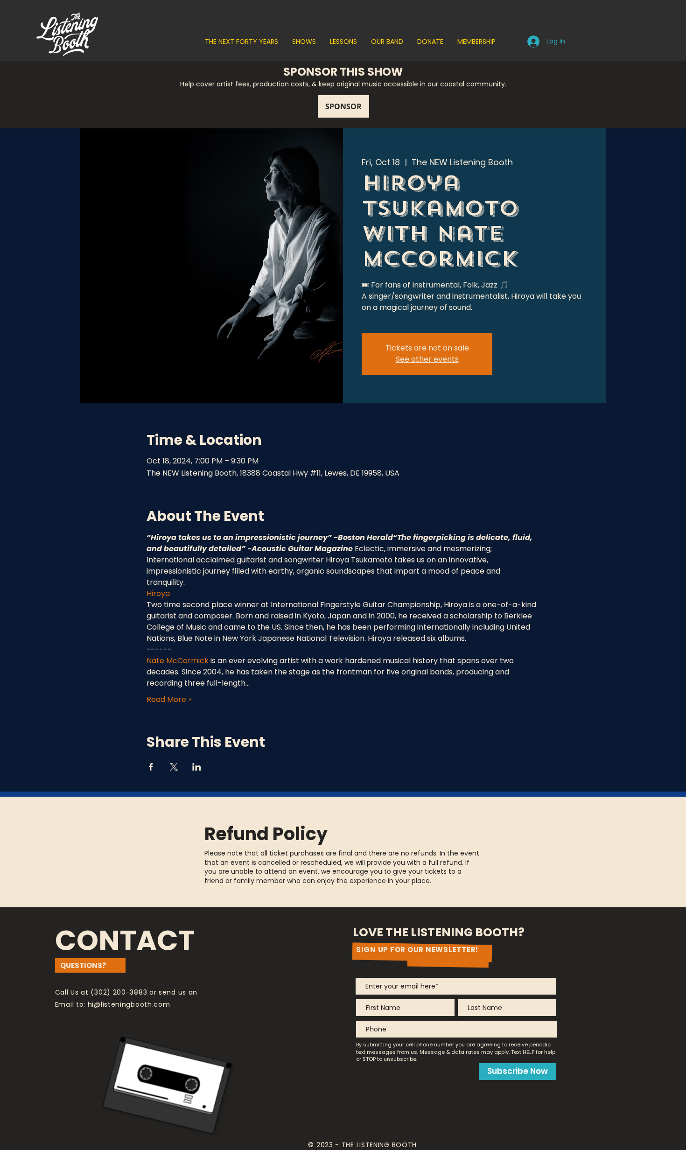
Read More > (169, 699)
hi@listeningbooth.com (129, 1004)
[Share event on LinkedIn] (196, 767)
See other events (427, 359)
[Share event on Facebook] (151, 767)
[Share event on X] (173, 767)
